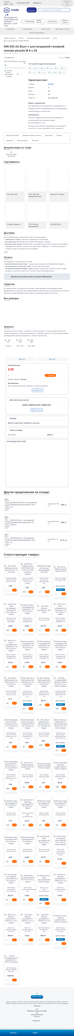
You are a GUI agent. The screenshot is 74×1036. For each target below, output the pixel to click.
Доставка (48, 135)
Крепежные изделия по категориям (38, 38)
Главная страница (10, 38)
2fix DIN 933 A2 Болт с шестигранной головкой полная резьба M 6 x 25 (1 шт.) (23, 505)
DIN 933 (50, 84)
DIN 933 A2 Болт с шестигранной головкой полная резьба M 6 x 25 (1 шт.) (22, 540)
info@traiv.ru (37, 1016)
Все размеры (23, 140)
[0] (5, 15)
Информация (36, 1020)
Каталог (21, 38)
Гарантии (9, 140)
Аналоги (35, 140)
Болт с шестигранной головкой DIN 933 (16, 41)
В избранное (9, 57)
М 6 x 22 (21, 359)
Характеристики (12, 135)
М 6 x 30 (52, 359)
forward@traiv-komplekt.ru (57, 264)
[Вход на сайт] (58, 4)
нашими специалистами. (39, 335)
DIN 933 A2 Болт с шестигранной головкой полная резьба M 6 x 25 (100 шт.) (22, 522)
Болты (55, 38)
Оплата (59, 135)
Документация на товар (32, 135)
